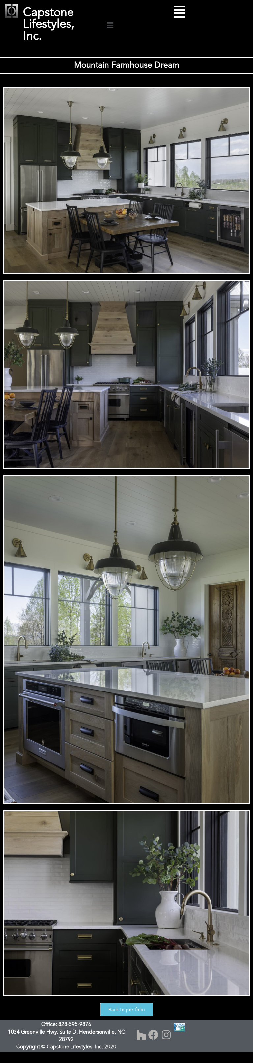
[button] (110, 25)
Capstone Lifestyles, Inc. (48, 24)
